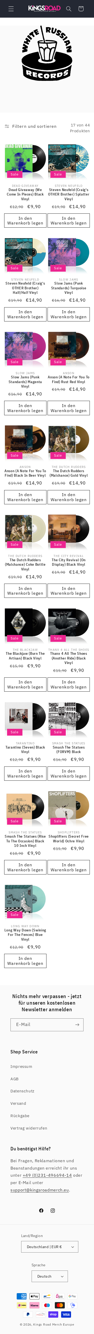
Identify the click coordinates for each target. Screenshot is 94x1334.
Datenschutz (22, 1090)
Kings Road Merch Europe (53, 1324)
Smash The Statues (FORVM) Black (69, 749)
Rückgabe (20, 1115)
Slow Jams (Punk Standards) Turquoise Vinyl (68, 288)
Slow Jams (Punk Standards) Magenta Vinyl (25, 382)
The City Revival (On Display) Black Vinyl (69, 562)
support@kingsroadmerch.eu (39, 1190)
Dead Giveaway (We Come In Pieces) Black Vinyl (25, 194)
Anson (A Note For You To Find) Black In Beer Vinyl (25, 473)
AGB (14, 1078)
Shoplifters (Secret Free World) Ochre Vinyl (69, 838)
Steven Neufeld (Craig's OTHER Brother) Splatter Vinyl (69, 194)
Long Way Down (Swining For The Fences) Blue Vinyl (25, 935)
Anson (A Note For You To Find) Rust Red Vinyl (69, 379)
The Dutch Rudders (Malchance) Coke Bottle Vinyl (25, 564)
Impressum (21, 1066)
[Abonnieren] (77, 1024)
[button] (11, 9)
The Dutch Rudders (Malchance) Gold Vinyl (69, 473)
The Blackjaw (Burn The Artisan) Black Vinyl (25, 656)
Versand (18, 1103)
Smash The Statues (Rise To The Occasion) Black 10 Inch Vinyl (25, 841)
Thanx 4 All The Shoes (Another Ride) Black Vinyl (68, 658)
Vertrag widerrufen (28, 1128)
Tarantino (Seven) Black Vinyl (25, 749)
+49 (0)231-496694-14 (47, 1175)
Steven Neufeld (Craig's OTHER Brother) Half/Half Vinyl (25, 288)
